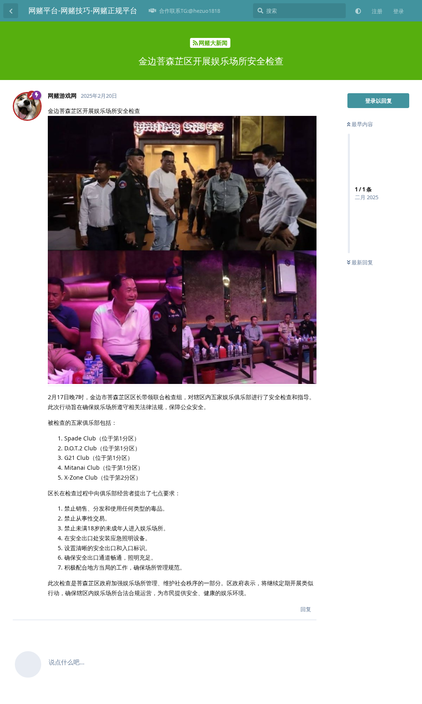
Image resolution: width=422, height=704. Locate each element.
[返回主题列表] (10, 10)
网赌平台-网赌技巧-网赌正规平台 (82, 10)
